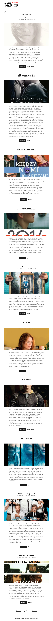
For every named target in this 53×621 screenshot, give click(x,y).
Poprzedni (18, 610)
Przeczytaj (23, 66)
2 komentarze (31, 140)
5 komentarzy (31, 66)
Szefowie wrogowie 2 (26, 494)
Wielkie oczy (26, 267)
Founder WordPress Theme (21, 618)
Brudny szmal (26, 438)
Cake (26, 18)
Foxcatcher (26, 379)
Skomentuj (31, 485)
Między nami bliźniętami (26, 149)
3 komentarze (31, 370)
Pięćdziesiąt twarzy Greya (26, 75)
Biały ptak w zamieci (26, 556)
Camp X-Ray (26, 208)
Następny (34, 610)
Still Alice (26, 322)
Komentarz (31, 199)
